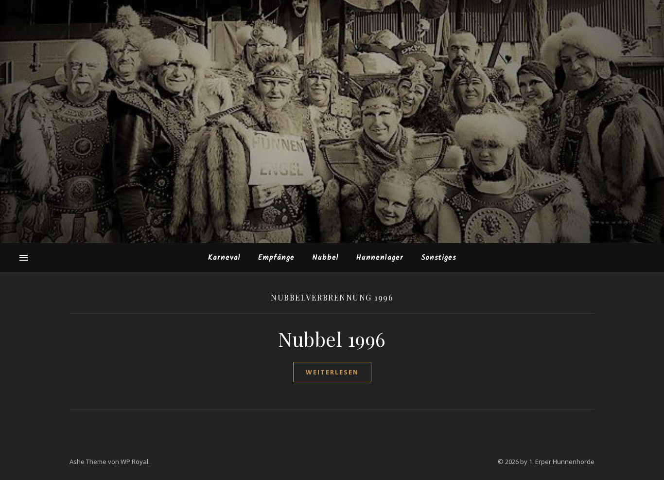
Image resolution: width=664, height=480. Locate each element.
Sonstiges (438, 258)
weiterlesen (332, 372)
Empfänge (276, 258)
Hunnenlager (379, 258)
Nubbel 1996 (332, 339)
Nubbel (325, 258)
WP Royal (134, 461)
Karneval (224, 258)
